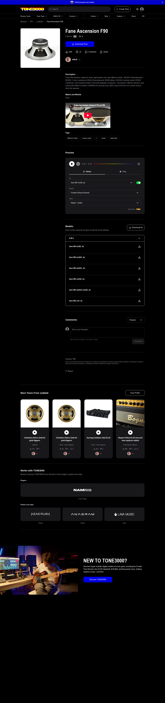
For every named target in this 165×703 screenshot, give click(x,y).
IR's (31, 22)
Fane (67, 98)
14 (80, 52)
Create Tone (124, 9)
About (134, 16)
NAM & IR (56, 16)
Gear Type (40, 16)
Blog (106, 16)
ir (96, 138)
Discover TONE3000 (97, 579)
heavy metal (86, 138)
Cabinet (40, 22)
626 (70, 52)
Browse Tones (26, 16)
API (143, 16)
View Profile (135, 393)
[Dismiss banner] (162, 2)
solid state (113, 138)
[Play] (72, 164)
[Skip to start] (78, 164)
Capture (120, 16)
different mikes (72, 138)
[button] (82, 2)
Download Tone (81, 44)
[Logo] (32, 9)
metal (103, 138)
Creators (72, 16)
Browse (24, 22)
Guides (93, 16)
